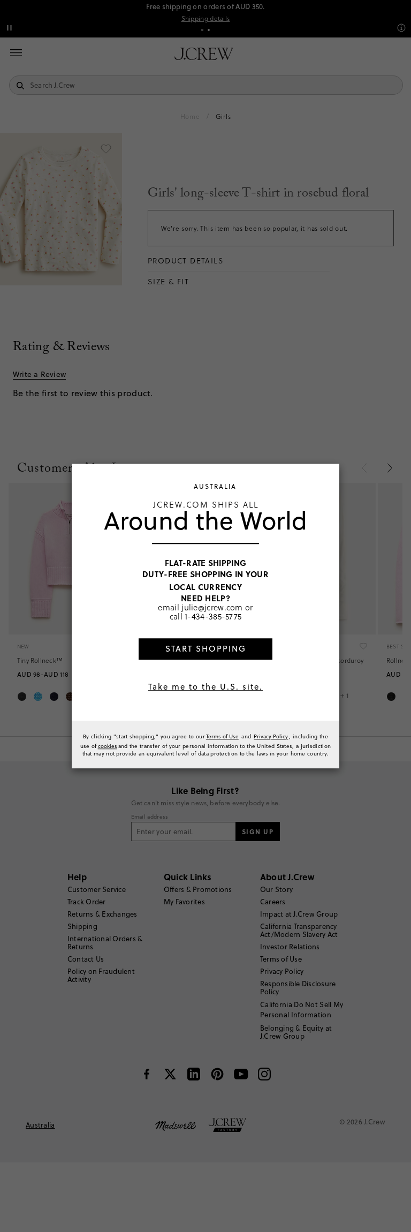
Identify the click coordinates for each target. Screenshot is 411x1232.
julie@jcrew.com (212, 607)
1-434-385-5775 (213, 617)
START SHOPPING (205, 648)
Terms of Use (222, 736)
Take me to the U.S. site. (205, 686)
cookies (107, 746)
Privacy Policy (271, 736)
